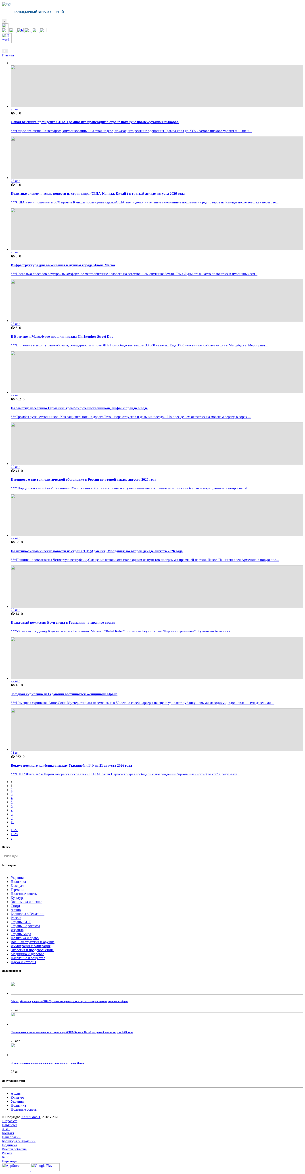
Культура (17, 898)
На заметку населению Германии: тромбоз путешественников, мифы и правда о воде (79, 408)
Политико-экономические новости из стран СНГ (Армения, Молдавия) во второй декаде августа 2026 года (97, 551)
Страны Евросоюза (25, 926)
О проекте (9, 1121)
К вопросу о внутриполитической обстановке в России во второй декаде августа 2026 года (83, 479)
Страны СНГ (21, 922)
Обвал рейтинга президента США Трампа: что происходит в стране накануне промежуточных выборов (95, 122)
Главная (8, 55)
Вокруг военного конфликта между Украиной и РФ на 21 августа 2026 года (71, 765)
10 (12, 822)
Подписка (9, 1145)
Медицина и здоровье (27, 954)
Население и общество (28, 958)
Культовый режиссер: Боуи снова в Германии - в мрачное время (63, 622)
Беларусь (17, 886)
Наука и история (23, 962)
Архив (16, 910)
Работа (7, 1153)
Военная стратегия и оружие (32, 942)
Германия (18, 890)
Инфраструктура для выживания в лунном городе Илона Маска (63, 265)
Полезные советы (24, 894)
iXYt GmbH (30, 1117)
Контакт (8, 1133)
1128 (14, 834)
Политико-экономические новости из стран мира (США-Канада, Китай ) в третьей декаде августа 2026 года (98, 193)
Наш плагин (11, 1137)
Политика (18, 882)
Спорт (15, 906)
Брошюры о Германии (27, 914)
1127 (14, 830)
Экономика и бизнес (26, 902)
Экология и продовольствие (32, 950)
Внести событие (14, 1149)
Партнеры (9, 1125)
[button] (5, 27)
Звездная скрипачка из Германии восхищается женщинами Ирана (64, 694)
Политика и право (25, 938)
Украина (17, 878)
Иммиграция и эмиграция (30, 946)
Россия (16, 918)
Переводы (9, 1161)
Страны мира (21, 934)
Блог (5, 1157)
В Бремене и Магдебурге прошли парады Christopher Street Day (62, 336)
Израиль (17, 930)
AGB (6, 1129)
